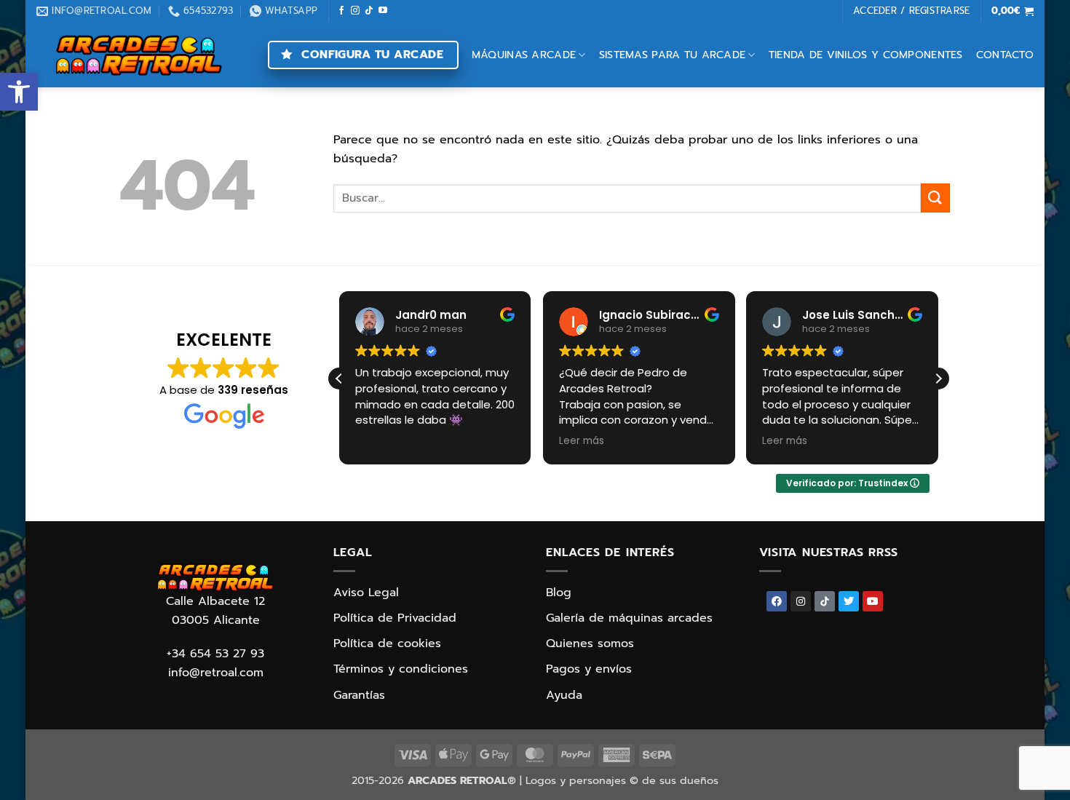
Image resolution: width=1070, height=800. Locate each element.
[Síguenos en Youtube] (383, 11)
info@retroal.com (215, 672)
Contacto (1005, 55)
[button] (19, 92)
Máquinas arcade (524, 55)
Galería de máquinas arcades (629, 618)
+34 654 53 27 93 (215, 653)
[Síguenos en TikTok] (369, 11)
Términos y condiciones (400, 669)
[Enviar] (935, 197)
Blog (558, 592)
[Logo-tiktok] (825, 601)
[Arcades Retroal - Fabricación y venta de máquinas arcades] (138, 54)
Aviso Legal (366, 592)
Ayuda (564, 695)
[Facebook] (776, 601)
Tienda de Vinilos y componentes (866, 55)
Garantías (359, 695)
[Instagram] (800, 601)
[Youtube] (873, 601)
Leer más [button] (581, 441)
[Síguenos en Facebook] (341, 11)
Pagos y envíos (589, 669)
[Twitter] (849, 601)
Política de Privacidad (394, 618)
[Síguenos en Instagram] (355, 11)
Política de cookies (387, 643)
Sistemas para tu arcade (672, 55)
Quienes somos (590, 643)
